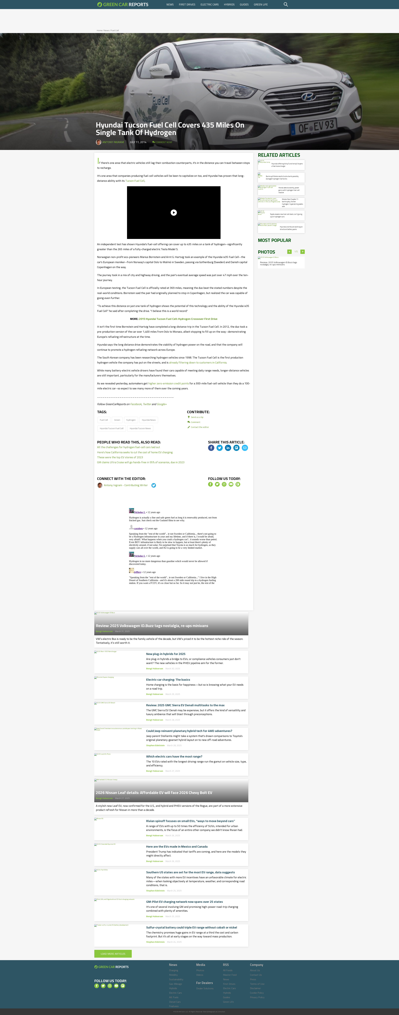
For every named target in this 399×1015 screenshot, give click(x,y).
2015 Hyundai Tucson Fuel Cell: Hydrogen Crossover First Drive (178, 318)
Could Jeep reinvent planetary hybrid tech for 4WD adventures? (189, 730)
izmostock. (221, 1011)
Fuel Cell (115, 30)
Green (117, 420)
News (170, 4)
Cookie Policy (257, 992)
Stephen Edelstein (155, 745)
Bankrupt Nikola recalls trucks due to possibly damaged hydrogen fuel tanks (282, 177)
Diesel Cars (175, 1001)
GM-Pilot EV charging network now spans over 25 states (184, 901)
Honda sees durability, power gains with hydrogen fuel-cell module (289, 190)
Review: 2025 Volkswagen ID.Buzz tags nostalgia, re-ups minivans (152, 625)
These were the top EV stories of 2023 (120, 457)
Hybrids (229, 4)
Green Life (261, 4)
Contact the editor (199, 427)
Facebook (136, 404)
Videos (199, 974)
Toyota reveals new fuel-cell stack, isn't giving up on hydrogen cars (286, 215)
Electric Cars (210, 4)
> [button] (302, 252)
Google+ (162, 404)
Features (174, 1006)
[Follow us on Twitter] (217, 484)
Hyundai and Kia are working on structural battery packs (291, 228)
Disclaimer (255, 988)
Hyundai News (149, 420)
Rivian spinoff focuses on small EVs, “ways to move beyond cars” (190, 821)
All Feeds (228, 970)
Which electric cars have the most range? (174, 756)
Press (253, 979)
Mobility (173, 974)
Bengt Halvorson (104, 631)
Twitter (147, 404)
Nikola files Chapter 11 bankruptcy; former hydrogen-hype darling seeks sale (292, 203)
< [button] (289, 252)
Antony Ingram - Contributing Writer (126, 485)
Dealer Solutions (205, 988)
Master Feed (230, 974)
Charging (173, 970)
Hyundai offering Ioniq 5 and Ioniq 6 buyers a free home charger (287, 165)
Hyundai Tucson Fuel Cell (111, 428)
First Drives (187, 4)
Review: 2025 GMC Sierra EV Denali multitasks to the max (185, 705)
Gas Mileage (175, 983)
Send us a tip (196, 417)
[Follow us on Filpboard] (238, 484)
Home (99, 30)
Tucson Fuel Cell (134, 180)
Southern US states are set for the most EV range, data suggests (190, 872)
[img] (211, 448)
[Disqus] (174, 546)
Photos (200, 970)
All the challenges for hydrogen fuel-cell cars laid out (128, 447)
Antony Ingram (113, 142)
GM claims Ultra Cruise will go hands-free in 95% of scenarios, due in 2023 (141, 462)
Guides (244, 4)
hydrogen (131, 420)
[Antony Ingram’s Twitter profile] (150, 485)
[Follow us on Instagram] (224, 484)
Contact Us (256, 974)
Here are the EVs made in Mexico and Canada (177, 846)
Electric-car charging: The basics (168, 679)
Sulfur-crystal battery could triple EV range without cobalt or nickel (191, 927)
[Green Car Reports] (122, 4)
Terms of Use (257, 983)
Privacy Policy (257, 997)
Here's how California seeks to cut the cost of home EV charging (135, 452)
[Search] (294, 4)
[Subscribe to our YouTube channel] (231, 484)
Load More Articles (113, 953)
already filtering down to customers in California (197, 362)
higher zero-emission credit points (168, 383)
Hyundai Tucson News (140, 428)
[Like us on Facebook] (210, 484)
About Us (255, 970)
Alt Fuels (173, 997)
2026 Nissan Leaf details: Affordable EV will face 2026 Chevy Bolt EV (154, 791)
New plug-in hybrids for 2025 (165, 653)
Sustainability (176, 979)
